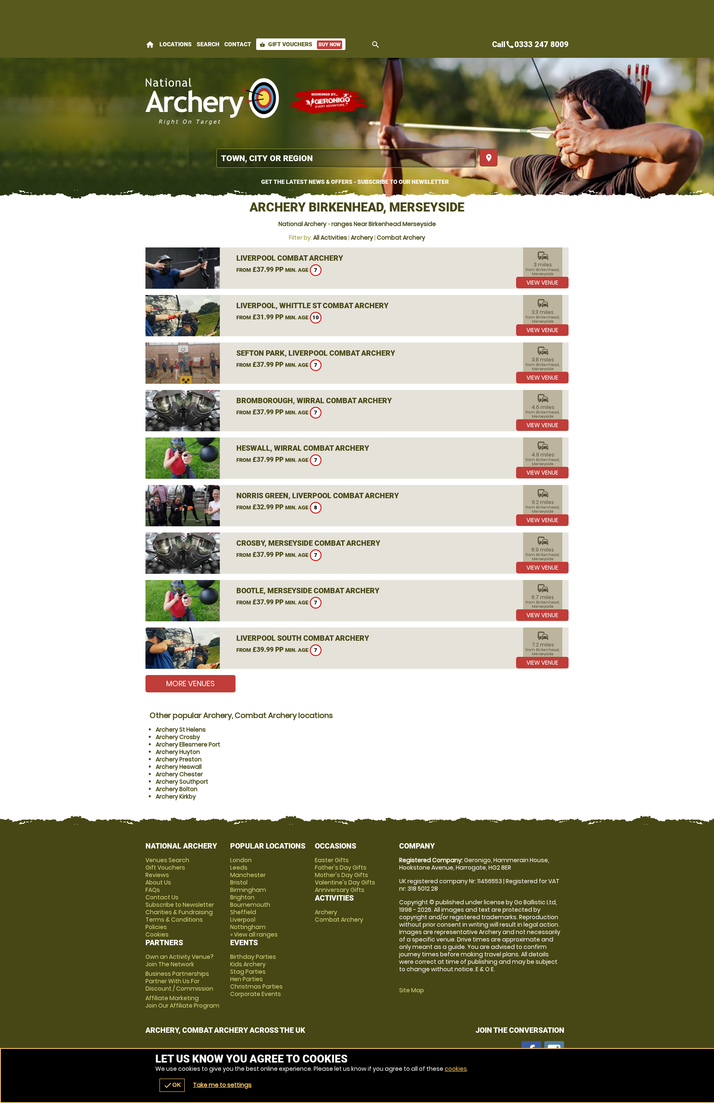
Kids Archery (248, 964)
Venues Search (167, 860)
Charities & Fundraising (179, 912)
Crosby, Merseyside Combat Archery (308, 543)
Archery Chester (179, 774)
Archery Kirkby (176, 796)
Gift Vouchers (299, 44)
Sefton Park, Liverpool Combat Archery (315, 353)
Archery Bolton (177, 789)
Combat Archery (401, 237)
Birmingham (248, 890)
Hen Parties (246, 979)
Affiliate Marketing (182, 1002)
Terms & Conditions (174, 919)
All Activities (330, 237)
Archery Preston (179, 759)
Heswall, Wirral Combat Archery (302, 448)
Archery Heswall (179, 767)
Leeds (239, 867)
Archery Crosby (178, 737)
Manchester (248, 875)
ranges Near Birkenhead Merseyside (383, 224)
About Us (158, 882)
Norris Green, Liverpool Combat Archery (317, 495)
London (241, 860)
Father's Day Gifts (341, 867)
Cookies (157, 934)
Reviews (157, 875)
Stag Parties (248, 972)
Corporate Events (255, 994)
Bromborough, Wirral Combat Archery (314, 400)
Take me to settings (222, 1085)
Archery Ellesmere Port (188, 744)
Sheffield (243, 912)
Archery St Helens (181, 729)
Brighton (242, 897)
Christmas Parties (256, 986)
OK (172, 1085)
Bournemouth (250, 905)
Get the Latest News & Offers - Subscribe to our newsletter (355, 181)
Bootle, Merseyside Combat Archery (307, 590)
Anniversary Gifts (339, 890)
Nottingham (248, 927)
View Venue (542, 282)
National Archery (302, 224)
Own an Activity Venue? (179, 960)
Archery (362, 237)
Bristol (239, 882)
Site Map (411, 990)
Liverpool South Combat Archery (302, 638)
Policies (156, 927)
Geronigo (329, 101)
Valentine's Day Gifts (345, 882)
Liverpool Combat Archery (289, 258)
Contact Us (161, 897)
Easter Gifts (332, 860)
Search (208, 44)
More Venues (190, 683)
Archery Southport (182, 781)
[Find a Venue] (346, 158)
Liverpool (242, 919)
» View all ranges (254, 934)
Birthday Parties (253, 957)
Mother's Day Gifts (341, 875)
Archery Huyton (178, 752)
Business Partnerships (179, 981)
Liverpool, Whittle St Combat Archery (312, 305)
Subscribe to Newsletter (179, 905)
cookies (456, 1069)
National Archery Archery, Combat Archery (212, 101)
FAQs (152, 890)
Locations (175, 44)
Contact (237, 44)
